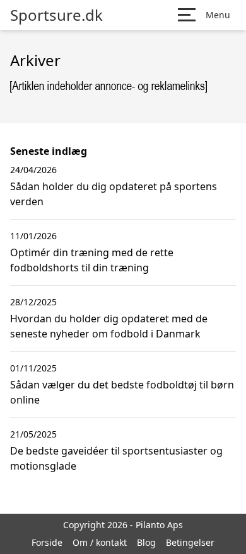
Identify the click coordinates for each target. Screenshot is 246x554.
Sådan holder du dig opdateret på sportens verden (113, 193)
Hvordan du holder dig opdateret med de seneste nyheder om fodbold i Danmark (109, 326)
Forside (47, 542)
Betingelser (190, 542)
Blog (146, 542)
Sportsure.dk (56, 15)
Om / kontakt (100, 542)
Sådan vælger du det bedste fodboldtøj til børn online (122, 392)
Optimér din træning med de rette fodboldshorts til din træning (91, 260)
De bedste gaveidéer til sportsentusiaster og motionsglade (116, 458)
